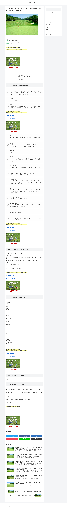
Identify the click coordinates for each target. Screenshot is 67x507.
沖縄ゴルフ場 (48, 27)
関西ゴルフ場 (48, 34)
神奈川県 (47, 29)
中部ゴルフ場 (48, 15)
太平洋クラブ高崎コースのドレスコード (24, 79)
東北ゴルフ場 (48, 24)
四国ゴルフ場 (48, 22)
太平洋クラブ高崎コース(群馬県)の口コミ (24, 73)
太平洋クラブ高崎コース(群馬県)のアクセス (25, 75)
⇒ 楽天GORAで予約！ (10, 52)
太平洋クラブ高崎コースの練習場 (23, 77)
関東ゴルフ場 (8, 431)
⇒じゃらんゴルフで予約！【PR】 (12, 55)
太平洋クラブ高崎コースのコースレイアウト (25, 76)
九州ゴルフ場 (48, 17)
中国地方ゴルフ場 (49, 12)
